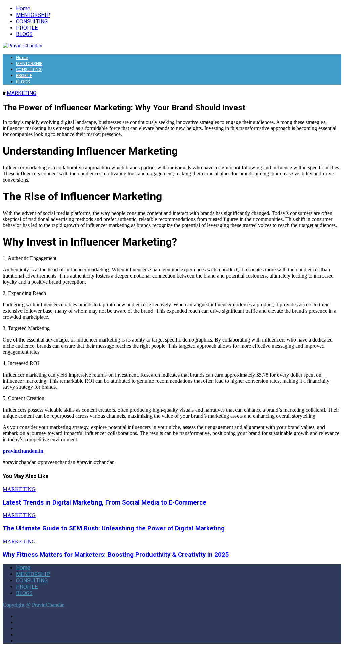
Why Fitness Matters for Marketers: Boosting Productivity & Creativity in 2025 (116, 554)
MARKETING (21, 93)
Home (23, 8)
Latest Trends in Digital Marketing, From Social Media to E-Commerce (104, 502)
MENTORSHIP (33, 15)
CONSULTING (32, 21)
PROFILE (27, 28)
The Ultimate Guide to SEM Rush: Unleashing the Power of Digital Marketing (114, 528)
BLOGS (24, 34)
